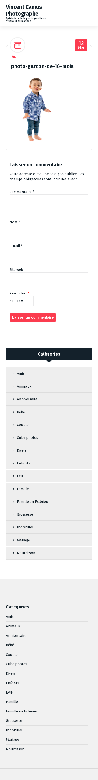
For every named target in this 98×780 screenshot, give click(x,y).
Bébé (21, 412)
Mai (81, 45)
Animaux (24, 386)
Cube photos (27, 437)
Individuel (25, 527)
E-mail (16, 246)
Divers (22, 450)
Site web (16, 269)
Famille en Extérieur (33, 501)
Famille (23, 489)
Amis (20, 373)
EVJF (20, 476)
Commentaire (22, 192)
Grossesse (25, 514)
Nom (15, 222)
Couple (23, 425)
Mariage (23, 540)
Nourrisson (26, 553)
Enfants (23, 463)
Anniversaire (27, 399)
